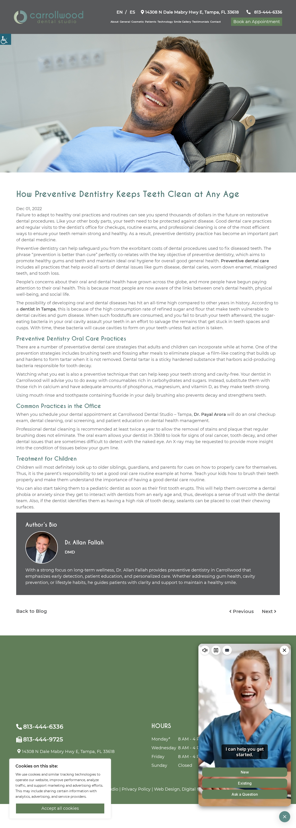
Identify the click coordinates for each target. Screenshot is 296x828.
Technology (165, 21)
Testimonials (200, 21)
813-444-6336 (267, 12)
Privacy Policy (136, 789)
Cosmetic (137, 21)
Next (268, 611)
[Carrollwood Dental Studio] (48, 17)
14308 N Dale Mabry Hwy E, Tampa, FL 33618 (191, 12)
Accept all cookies (60, 808)
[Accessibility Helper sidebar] (5, 39)
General (125, 21)
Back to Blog (31, 611)
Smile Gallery (182, 21)
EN (120, 12)
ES (132, 12)
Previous (242, 611)
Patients (150, 21)
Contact (215, 21)
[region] (60, 788)
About (115, 21)
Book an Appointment (256, 21)
